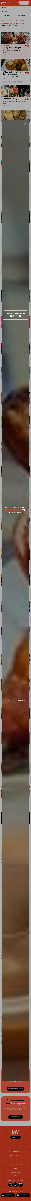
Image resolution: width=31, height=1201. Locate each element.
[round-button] (26, 123)
